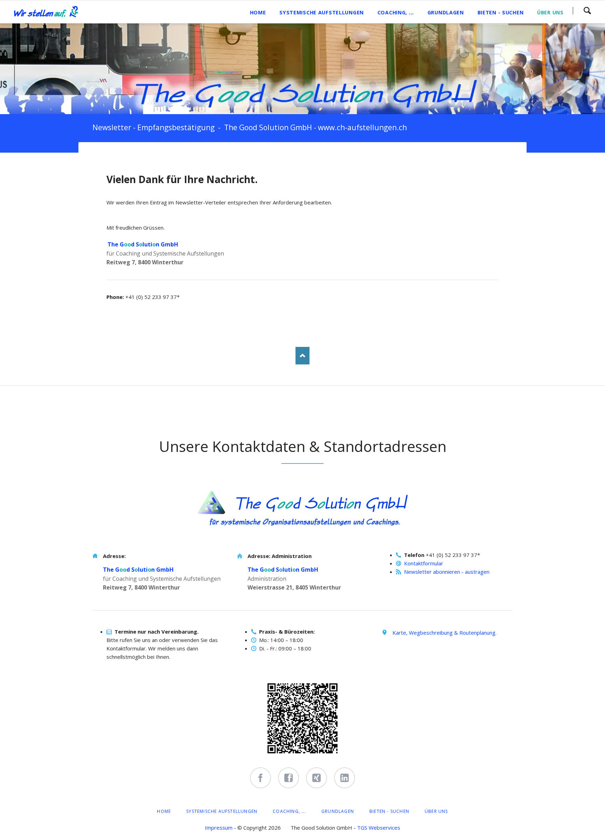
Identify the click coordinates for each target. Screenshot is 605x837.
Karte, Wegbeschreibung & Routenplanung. (444, 632)
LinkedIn (126, 156)
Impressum (218, 827)
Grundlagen (337, 811)
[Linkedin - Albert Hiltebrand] (344, 777)
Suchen (587, 10)
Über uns (436, 811)
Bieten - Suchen (389, 811)
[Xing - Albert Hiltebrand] (316, 777)
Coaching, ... (289, 811)
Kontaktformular (423, 563)
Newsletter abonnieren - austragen (446, 571)
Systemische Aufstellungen (221, 811)
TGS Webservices (378, 827)
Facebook (112, 156)
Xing (140, 156)
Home (164, 811)
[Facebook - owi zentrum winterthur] (260, 777)
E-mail (154, 156)
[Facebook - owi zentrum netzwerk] (288, 777)
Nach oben (302, 355)
